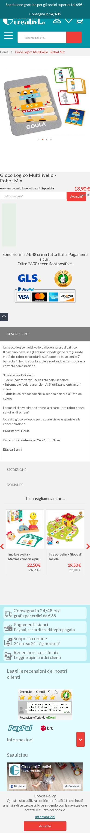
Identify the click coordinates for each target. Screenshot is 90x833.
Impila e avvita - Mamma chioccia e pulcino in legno (24, 558)
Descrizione (18, 334)
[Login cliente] (57, 20)
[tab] (45, 334)
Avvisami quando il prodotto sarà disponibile (27, 188)
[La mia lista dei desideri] (68, 20)
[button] (39, 139)
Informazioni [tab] (20, 739)
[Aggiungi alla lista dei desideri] (4, 317)
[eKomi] (45, 704)
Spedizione (16, 469)
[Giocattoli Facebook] (45, 776)
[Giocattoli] (24, 19)
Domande (15, 485)
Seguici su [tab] (17, 755)
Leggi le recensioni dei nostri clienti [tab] (37, 674)
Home (4, 52)
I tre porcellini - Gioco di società (65, 556)
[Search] (74, 37)
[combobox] (40, 37)
